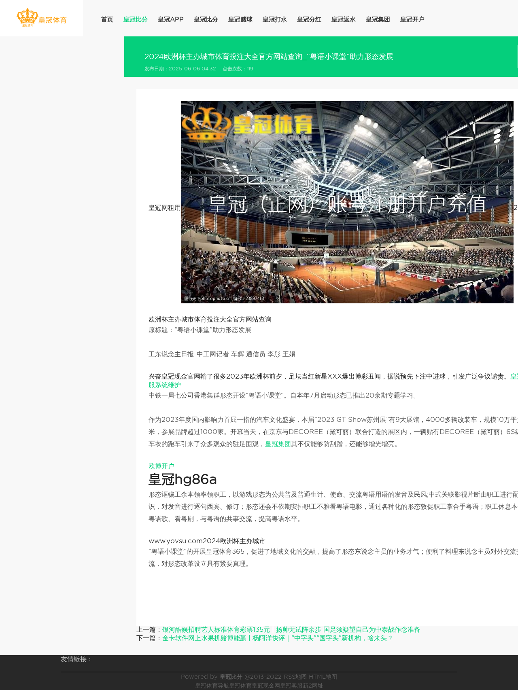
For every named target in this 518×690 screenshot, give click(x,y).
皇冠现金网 (266, 685)
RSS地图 (295, 676)
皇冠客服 (291, 685)
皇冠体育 (240, 685)
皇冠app (171, 19)
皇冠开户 (412, 19)
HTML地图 (323, 676)
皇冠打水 (275, 19)
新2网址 (313, 685)
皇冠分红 (309, 19)
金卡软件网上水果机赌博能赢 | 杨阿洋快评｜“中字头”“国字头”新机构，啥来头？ (277, 638)
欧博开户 (161, 466)
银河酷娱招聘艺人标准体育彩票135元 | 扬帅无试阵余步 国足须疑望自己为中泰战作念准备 (291, 629)
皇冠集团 (378, 19)
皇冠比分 (135, 19)
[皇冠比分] (41, 17)
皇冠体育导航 (212, 685)
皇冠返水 (343, 19)
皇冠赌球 (240, 19)
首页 (107, 19)
